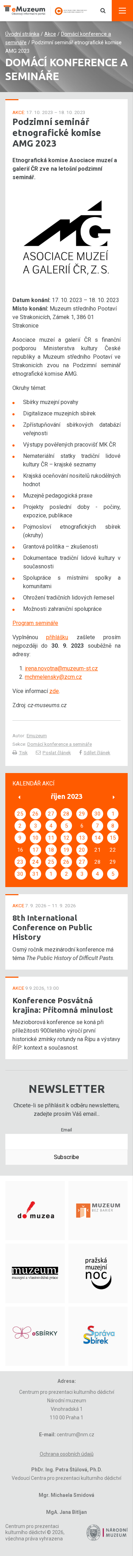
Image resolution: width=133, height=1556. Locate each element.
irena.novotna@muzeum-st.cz (61, 668)
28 (66, 814)
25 (20, 814)
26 (35, 814)
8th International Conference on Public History (52, 927)
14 (97, 838)
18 (51, 850)
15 (113, 838)
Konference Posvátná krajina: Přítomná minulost (62, 1005)
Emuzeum (37, 735)
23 (20, 862)
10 (35, 838)
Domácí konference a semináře (59, 744)
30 (97, 814)
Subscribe (66, 1157)
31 (35, 874)
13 (82, 838)
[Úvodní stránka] (49, 10)
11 (51, 838)
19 (66, 850)
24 (35, 862)
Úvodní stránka (22, 34)
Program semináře (35, 623)
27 (51, 814)
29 (82, 814)
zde (54, 691)
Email (66, 1129)
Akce (50, 34)
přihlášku (57, 637)
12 (66, 838)
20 (82, 850)
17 (35, 850)
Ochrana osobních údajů (67, 1454)
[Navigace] (122, 10)
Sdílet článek (97, 752)
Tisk (23, 752)
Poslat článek (57, 752)
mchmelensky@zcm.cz (53, 677)
